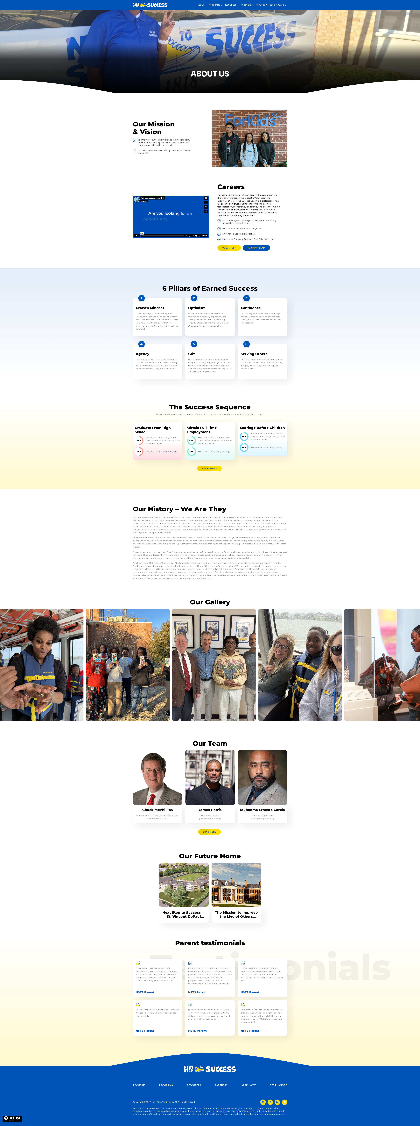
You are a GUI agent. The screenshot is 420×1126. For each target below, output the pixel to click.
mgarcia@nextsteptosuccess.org (262, 819)
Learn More (209, 468)
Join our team (256, 248)
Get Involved (277, 5)
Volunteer (229, 248)
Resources (230, 5)
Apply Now (262, 5)
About (200, 5)
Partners (246, 5)
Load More (209, 832)
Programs (214, 5)
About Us (139, 1085)
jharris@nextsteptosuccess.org (210, 819)
